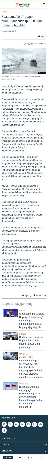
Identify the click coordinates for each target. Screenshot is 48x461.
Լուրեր (5, 11)
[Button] (42, 36)
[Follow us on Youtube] (16, 424)
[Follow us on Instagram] (28, 424)
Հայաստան (24, 384)
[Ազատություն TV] (20, 457)
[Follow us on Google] (4, 430)
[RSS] (34, 424)
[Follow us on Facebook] (4, 424)
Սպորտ (22, 311)
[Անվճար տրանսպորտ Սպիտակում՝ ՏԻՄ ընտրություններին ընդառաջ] (10, 336)
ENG (30, 457)
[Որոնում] (41, 457)
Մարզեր (22, 334)
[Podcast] (40, 424)
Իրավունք (23, 354)
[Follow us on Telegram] (22, 424)
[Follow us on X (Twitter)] (10, 424)
